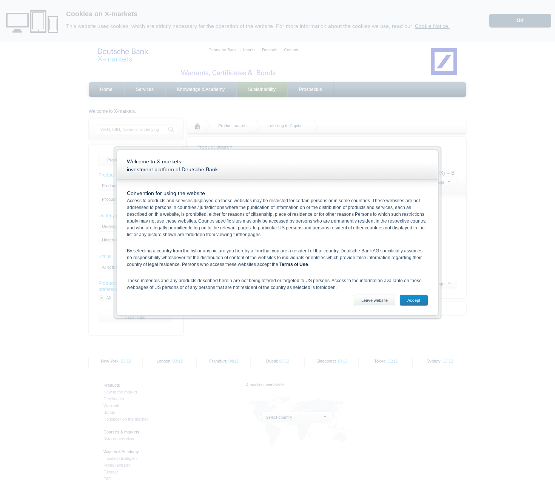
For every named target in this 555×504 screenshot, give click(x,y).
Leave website (374, 300)
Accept (413, 300)
